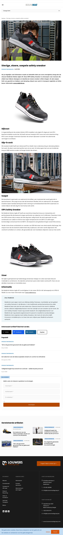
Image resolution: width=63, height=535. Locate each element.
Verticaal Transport (5, 501)
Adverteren (19, 480)
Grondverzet (6, 483)
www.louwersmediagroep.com (51, 521)
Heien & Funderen (5, 496)
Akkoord (55, 531)
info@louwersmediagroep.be (51, 513)
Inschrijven (31, 404)
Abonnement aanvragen (19, 489)
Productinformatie (8, 69)
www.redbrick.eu (30, 292)
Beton (4, 505)
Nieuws (5, 480)
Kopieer (42, 332)
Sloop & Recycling (5, 492)
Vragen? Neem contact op (48, 463)
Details (48, 532)
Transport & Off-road (6, 487)
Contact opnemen (18, 484)
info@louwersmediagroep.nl (51, 490)
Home (3, 18)
